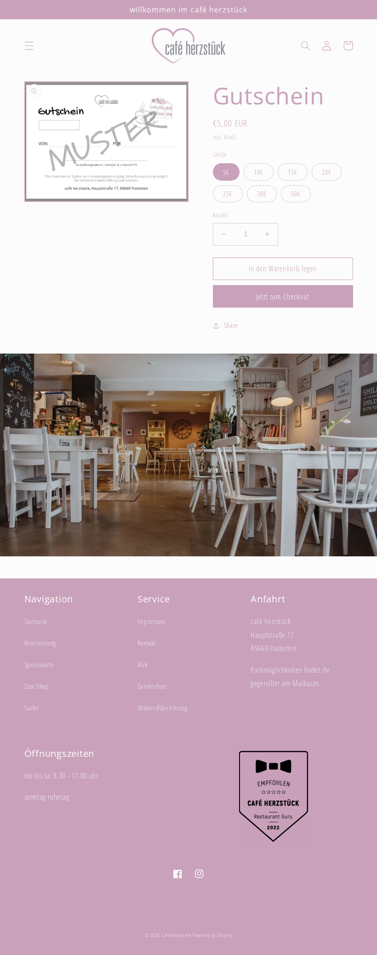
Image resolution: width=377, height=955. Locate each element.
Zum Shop (36, 686)
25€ (228, 193)
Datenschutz (152, 686)
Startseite (36, 621)
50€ (296, 193)
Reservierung (40, 642)
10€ (258, 172)
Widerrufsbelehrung (162, 707)
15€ (292, 172)
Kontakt (146, 642)
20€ (326, 172)
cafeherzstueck (176, 935)
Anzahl (220, 215)
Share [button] (231, 325)
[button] (29, 45)
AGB (142, 664)
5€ (226, 172)
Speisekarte (39, 664)
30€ (262, 193)
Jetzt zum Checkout (282, 297)
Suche (31, 707)
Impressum (151, 621)
